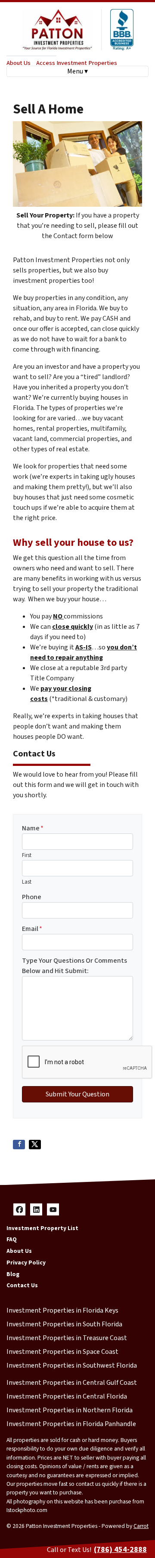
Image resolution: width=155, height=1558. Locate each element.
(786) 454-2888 (120, 1549)
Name (32, 828)
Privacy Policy (26, 1262)
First (26, 855)
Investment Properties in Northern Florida (69, 1410)
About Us (18, 62)
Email (32, 929)
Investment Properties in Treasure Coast (66, 1338)
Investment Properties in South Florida (64, 1324)
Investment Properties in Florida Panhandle (71, 1424)
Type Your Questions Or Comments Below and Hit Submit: (74, 966)
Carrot (141, 1526)
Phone (31, 897)
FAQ (11, 1239)
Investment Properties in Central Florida (66, 1396)
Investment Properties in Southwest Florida (71, 1365)
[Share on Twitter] (35, 1144)
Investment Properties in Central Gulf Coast (71, 1382)
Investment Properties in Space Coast (62, 1351)
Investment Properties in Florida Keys (62, 1310)
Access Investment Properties (76, 62)
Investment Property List (42, 1228)
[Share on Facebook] (19, 1144)
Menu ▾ (77, 71)
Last (26, 882)
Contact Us (22, 1285)
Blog (12, 1274)
